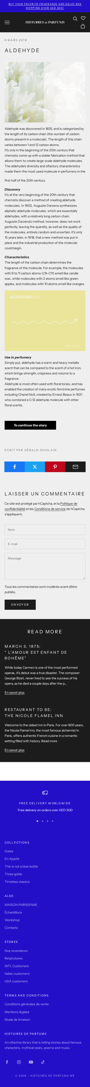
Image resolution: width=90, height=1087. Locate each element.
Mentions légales (17, 1012)
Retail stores (14, 958)
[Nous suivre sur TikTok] (43, 1062)
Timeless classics (17, 882)
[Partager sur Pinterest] (55, 467)
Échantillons (13, 912)
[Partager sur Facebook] (15, 467)
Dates (9, 851)
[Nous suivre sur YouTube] (31, 1062)
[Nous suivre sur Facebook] (7, 1062)
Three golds (13, 874)
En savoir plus (14, 692)
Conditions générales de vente (27, 1004)
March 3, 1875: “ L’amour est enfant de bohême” (36, 652)
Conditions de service (50, 509)
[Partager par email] (75, 467)
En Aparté (12, 859)
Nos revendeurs (16, 951)
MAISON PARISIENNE (21, 905)
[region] (45, 801)
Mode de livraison (17, 1019)
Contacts (11, 928)
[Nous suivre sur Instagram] (19, 1062)
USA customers (16, 981)
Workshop (12, 920)
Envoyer (20, 604)
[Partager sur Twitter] (35, 467)
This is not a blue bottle (21, 866)
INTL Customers (17, 966)
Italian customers (17, 974)
